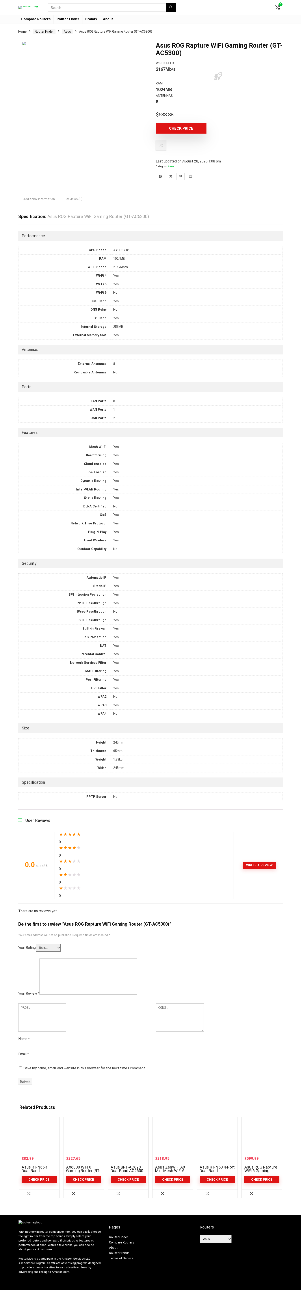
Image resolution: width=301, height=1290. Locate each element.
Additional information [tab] (39, 199)
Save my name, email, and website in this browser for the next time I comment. (85, 1068)
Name (24, 1039)
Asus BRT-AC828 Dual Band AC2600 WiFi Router (127, 1170)
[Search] (171, 7)
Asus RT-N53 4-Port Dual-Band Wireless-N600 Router (217, 1172)
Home (22, 31)
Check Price (181, 128)
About (108, 19)
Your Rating (27, 947)
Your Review (28, 993)
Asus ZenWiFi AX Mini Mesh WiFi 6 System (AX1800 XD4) (170, 1172)
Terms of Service (121, 1258)
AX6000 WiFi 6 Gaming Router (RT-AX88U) (83, 1170)
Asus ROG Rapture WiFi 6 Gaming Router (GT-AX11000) (260, 1172)
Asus (67, 31)
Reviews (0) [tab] (74, 199)
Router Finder (68, 19)
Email (23, 1054)
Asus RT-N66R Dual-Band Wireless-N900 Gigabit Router (35, 1172)
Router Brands (119, 1253)
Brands (91, 19)
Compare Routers (36, 19)
